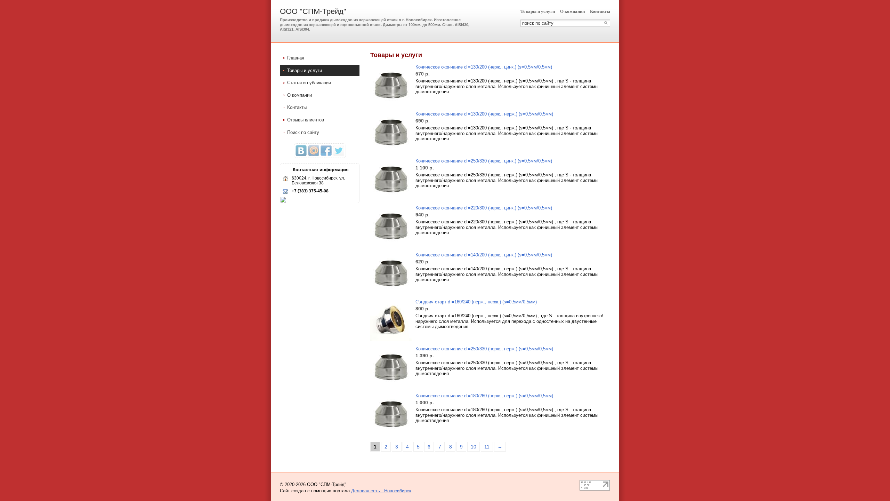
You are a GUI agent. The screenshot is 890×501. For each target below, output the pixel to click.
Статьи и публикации (309, 82)
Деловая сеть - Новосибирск (381, 490)
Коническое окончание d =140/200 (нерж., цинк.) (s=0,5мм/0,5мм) (483, 254)
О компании (572, 11)
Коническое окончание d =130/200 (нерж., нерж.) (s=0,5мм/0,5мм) (484, 114)
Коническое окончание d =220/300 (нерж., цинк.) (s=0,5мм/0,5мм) (483, 207)
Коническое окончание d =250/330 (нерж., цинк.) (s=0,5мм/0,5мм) (483, 161)
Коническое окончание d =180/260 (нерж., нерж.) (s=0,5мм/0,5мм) (484, 395)
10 (473, 447)
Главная (295, 58)
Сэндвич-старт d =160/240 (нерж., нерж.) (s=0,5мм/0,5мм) (476, 301)
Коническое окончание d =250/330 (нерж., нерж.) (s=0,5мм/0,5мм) (484, 348)
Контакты (600, 11)
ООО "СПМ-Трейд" (313, 11)
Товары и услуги (537, 11)
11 (487, 447)
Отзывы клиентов (305, 119)
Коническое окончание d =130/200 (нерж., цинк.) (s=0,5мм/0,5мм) (483, 67)
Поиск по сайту (303, 132)
